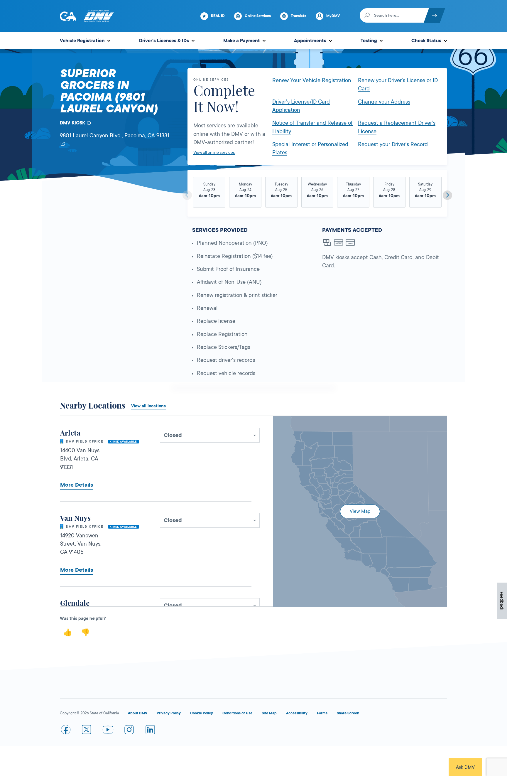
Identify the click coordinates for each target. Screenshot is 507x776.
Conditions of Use (237, 713)
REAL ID (218, 16)
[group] (209, 193)
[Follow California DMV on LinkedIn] (150, 731)
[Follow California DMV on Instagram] (129, 731)
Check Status (426, 40)
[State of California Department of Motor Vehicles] (99, 16)
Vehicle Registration (82, 40)
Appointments (310, 40)
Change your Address (384, 102)
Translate (298, 16)
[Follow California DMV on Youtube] (108, 731)
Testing (369, 40)
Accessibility (296, 713)
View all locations (148, 406)
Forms (322, 713)
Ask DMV (465, 767)
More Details (76, 485)
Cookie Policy (201, 713)
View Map (360, 511)
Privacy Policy (169, 713)
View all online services (214, 152)
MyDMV (333, 16)
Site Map (269, 713)
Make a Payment (241, 40)
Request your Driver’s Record (393, 144)
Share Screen (348, 713)
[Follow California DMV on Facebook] (66, 731)
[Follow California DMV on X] (87, 731)
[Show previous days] (187, 195)
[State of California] (68, 16)
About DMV (137, 713)
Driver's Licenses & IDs (164, 40)
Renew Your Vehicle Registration (311, 80)
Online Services (258, 16)
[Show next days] (447, 195)
